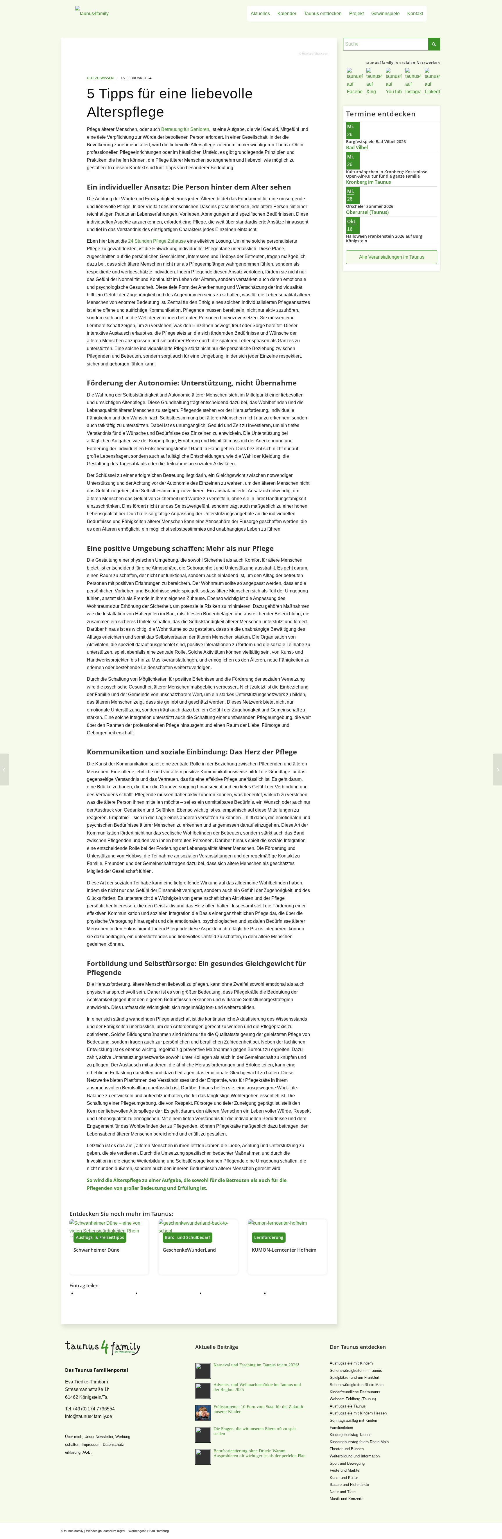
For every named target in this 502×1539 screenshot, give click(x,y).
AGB (87, 1452)
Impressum (91, 1444)
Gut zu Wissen (100, 78)
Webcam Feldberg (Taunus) (353, 1399)
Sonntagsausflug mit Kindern (354, 1420)
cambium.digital (114, 1531)
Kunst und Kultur (344, 1477)
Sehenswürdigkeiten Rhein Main (356, 1385)
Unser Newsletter (99, 1437)
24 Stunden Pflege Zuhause (157, 241)
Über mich (73, 1437)
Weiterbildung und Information (355, 1456)
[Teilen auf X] (147, 1293)
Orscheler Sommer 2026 (369, 206)
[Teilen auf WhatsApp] (212, 1293)
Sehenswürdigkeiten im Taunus (356, 1370)
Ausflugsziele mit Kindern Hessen (358, 1413)
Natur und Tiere (343, 1492)
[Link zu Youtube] (419, 1530)
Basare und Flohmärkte (349, 1484)
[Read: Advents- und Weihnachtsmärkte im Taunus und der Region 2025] (203, 1391)
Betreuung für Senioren (185, 129)
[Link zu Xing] (410, 1530)
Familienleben (341, 1428)
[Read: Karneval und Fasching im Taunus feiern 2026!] (203, 1371)
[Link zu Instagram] (428, 1530)
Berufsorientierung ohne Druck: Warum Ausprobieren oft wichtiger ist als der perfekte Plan (260, 1453)
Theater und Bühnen (347, 1449)
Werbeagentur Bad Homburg (148, 1531)
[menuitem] (260, 13)
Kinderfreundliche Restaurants (355, 1392)
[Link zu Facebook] (402, 1530)
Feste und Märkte (344, 1470)
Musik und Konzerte (346, 1499)
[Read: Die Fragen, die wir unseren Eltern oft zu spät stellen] (203, 1435)
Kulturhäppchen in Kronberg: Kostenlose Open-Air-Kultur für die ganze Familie (386, 174)
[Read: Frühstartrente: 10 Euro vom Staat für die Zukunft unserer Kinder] (203, 1413)
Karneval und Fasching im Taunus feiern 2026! (256, 1365)
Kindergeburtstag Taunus (351, 1434)
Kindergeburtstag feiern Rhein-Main (359, 1442)
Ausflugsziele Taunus (348, 1406)
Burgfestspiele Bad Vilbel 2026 (376, 141)
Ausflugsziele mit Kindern (351, 1363)
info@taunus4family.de (88, 1416)
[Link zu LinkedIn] (437, 1530)
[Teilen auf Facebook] (83, 1293)
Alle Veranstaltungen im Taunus (391, 257)
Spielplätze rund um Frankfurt (354, 1377)
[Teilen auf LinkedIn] (276, 1293)
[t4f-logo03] (119, 13)
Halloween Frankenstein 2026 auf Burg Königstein (384, 238)
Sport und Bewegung (347, 1463)
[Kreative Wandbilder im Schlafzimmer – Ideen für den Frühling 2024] (497, 769)
